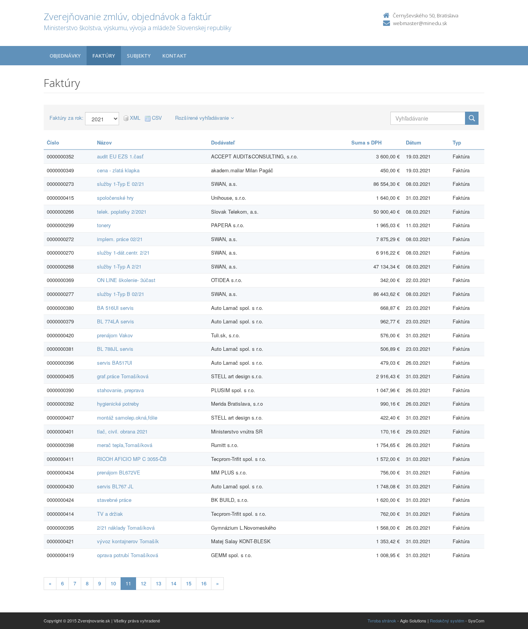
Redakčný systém (447, 620)
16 (203, 583)
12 (143, 583)
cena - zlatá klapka (118, 170)
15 (188, 583)
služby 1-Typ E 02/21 (120, 183)
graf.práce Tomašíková (122, 376)
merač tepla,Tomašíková (124, 445)
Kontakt (174, 55)
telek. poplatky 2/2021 (121, 211)
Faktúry (103, 55)
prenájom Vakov (115, 335)
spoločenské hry (115, 197)
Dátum (413, 142)
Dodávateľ (223, 142)
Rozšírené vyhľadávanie (202, 117)
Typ (457, 142)
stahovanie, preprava (120, 390)
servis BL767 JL (115, 486)
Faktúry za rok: (66, 117)
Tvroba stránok (382, 620)
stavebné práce (114, 499)
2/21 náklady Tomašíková (126, 527)
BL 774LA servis (115, 321)
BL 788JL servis (115, 348)
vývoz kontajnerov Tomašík (128, 541)
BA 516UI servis (115, 307)
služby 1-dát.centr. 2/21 (123, 252)
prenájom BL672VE (118, 472)
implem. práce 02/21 (120, 239)
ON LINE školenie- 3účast (126, 280)
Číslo (53, 142)
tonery (104, 225)
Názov (104, 142)
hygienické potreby (118, 403)
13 (158, 583)
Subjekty (139, 55)
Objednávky (65, 55)
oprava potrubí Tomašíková (127, 555)
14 (173, 583)
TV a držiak (110, 513)
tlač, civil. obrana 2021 (122, 431)
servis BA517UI (114, 362)
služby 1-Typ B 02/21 (120, 294)
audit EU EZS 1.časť (120, 156)
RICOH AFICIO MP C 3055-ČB (132, 458)
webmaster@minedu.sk (420, 23)
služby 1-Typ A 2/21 (119, 266)
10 (113, 583)
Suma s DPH (366, 142)
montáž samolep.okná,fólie (127, 417)
